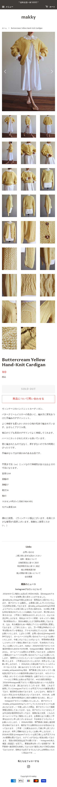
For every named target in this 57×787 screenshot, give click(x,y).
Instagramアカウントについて (28, 589)
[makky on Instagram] (28, 767)
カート (52, 7)
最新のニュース (28, 584)
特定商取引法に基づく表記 (28, 566)
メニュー (9, 7)
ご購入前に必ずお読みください (28, 555)
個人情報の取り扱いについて (28, 573)
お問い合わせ (28, 552)
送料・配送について (28, 559)
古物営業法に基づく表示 (28, 562)
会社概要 (28, 576)
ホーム (4, 28)
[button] (52, 71)
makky (28, 17)
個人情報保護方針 (28, 569)
